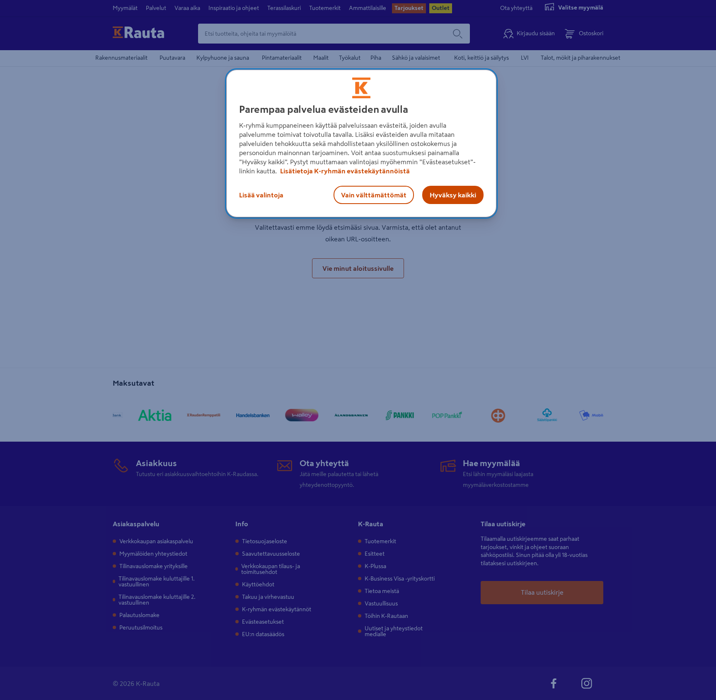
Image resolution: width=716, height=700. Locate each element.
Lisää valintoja (261, 195)
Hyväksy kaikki (453, 195)
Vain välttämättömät (373, 195)
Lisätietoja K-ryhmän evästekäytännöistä (344, 171)
